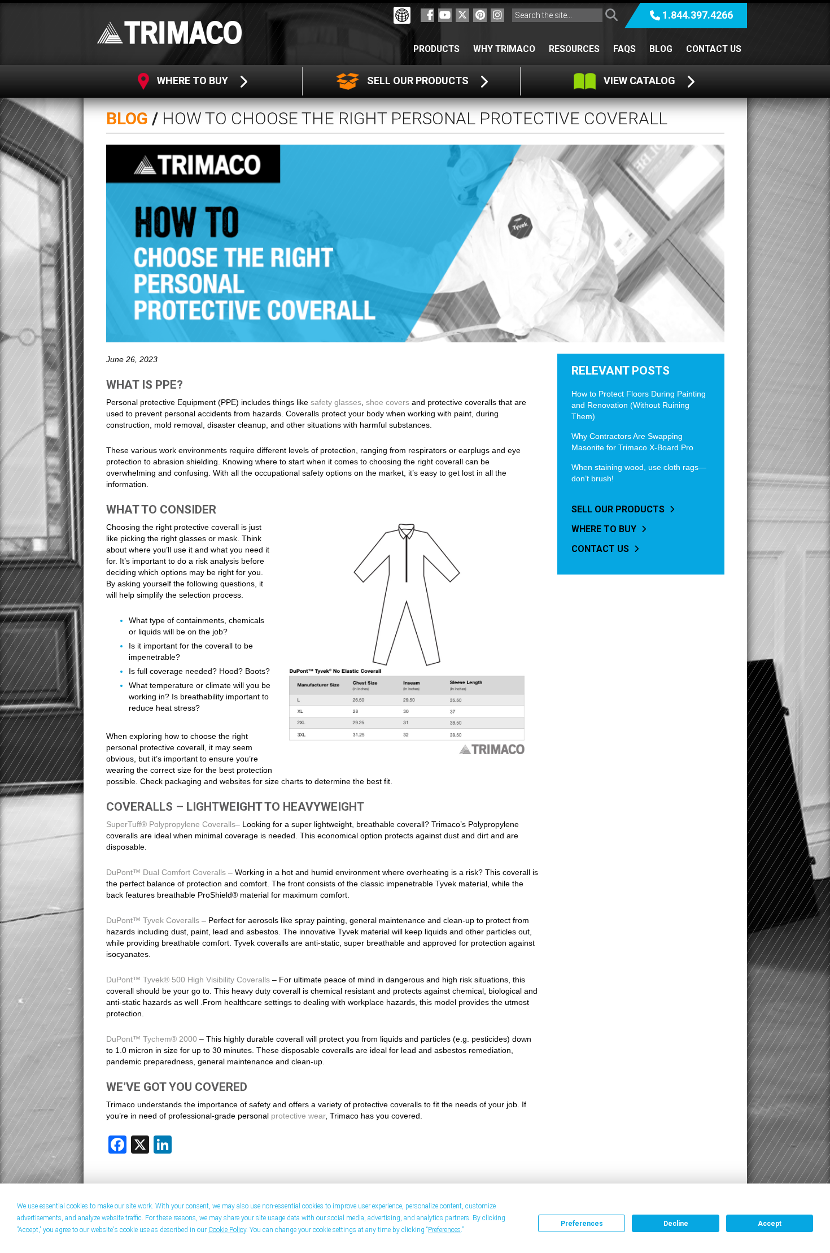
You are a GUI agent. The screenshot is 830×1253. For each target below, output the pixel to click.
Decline (675, 1224)
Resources (574, 48)
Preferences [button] (444, 1230)
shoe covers (387, 402)
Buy (193, 80)
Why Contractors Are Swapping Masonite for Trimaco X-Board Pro (632, 442)
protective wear (298, 1115)
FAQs (624, 48)
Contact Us (713, 48)
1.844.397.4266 (697, 15)
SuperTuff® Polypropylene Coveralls (170, 824)
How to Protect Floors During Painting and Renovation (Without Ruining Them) (638, 405)
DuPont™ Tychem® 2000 (151, 1038)
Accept (769, 1224)
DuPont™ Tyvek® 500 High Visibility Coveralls (188, 979)
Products (436, 48)
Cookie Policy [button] (227, 1230)
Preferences (582, 1224)
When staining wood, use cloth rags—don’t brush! (638, 473)
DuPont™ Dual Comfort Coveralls (166, 872)
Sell (417, 80)
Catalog (641, 80)
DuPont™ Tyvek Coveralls (152, 920)
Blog (660, 48)
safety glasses (336, 402)
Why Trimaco (504, 48)
